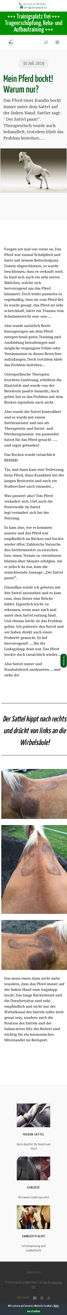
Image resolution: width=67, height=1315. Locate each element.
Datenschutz (33, 1272)
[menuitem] (60, 661)
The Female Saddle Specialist (33, 1197)
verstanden (33, 1311)
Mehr (56, 1306)
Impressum (23, 1297)
